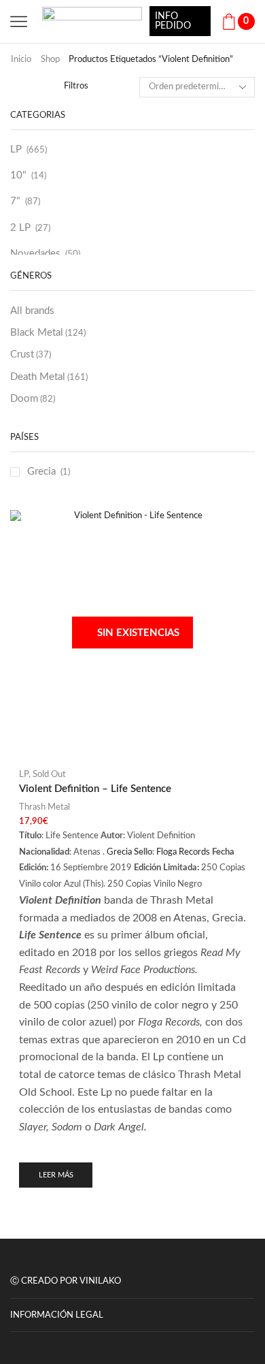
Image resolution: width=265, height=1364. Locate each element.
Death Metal (49, 377)
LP (16, 149)
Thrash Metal (44, 807)
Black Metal (48, 333)
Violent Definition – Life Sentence (95, 789)
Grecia (41, 471)
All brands (32, 311)
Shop (50, 59)
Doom (32, 399)
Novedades (35, 254)
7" (15, 201)
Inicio (21, 59)
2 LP (20, 228)
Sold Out (49, 774)
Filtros (76, 86)
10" (18, 175)
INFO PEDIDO (173, 21)
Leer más (56, 1175)
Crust (30, 354)
